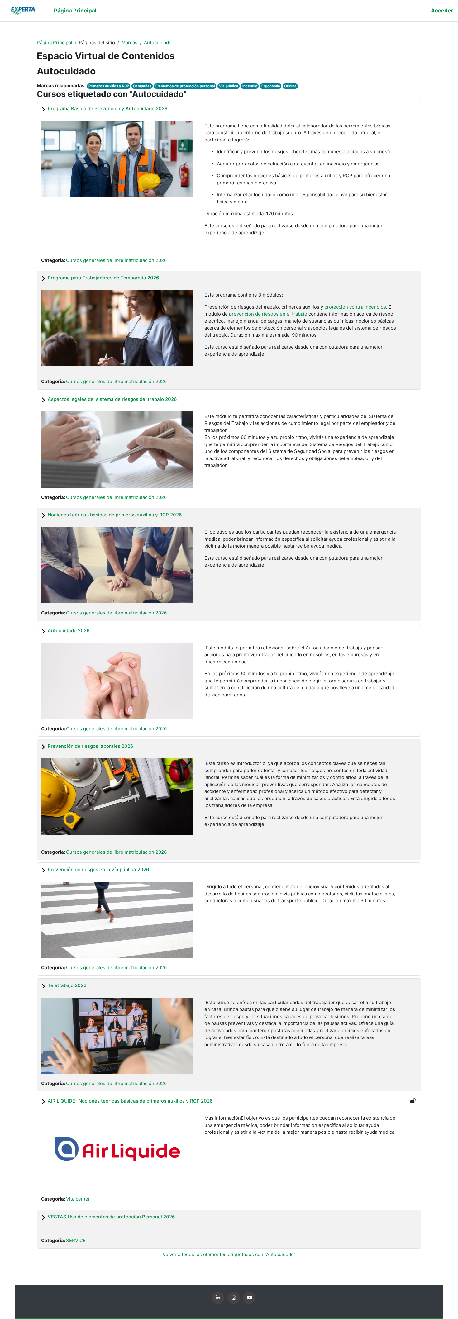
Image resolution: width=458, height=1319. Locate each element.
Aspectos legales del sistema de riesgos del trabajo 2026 (112, 399)
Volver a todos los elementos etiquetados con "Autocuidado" (229, 1254)
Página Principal (54, 42)
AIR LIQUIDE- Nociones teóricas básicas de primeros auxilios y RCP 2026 (130, 1101)
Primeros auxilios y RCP (108, 86)
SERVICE (76, 1240)
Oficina (290, 86)
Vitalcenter (78, 1199)
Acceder (442, 10)
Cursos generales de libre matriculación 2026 (116, 260)
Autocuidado (158, 42)
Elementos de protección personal (185, 86)
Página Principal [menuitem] (75, 10)
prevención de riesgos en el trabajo (268, 314)
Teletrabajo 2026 (67, 985)
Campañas (142, 86)
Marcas (129, 42)
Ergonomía (270, 86)
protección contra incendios (355, 307)
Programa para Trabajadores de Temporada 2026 (103, 278)
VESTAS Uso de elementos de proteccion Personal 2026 (111, 1217)
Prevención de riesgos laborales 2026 (90, 746)
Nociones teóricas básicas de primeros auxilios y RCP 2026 (115, 515)
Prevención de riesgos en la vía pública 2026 (98, 869)
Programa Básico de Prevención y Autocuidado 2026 (108, 108)
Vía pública (228, 86)
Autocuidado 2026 (69, 630)
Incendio (249, 86)
